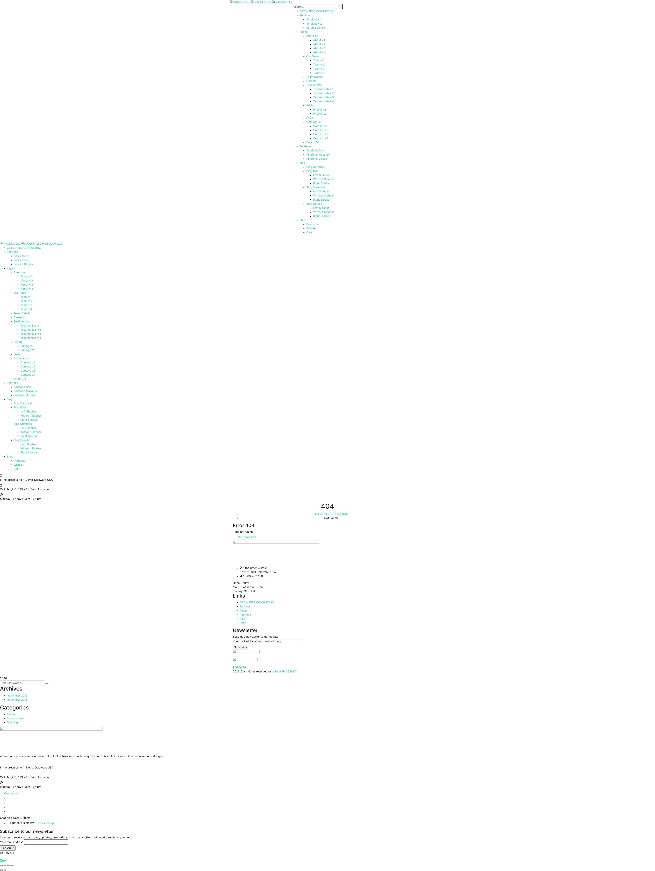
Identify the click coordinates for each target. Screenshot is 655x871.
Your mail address (244, 641)
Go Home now (247, 537)
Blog (242, 618)
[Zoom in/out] (12, 865)
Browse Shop (45, 823)
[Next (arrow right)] (5, 869)
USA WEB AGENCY (284, 671)
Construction (15, 718)
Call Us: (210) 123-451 (14, 489)
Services (245, 606)
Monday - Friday (10, 498)
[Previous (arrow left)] (1, 869)
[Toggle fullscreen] (8, 865)
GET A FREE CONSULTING (331, 514)
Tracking (12, 722)
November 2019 (17, 695)
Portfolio (245, 614)
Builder (11, 714)
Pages (244, 610)
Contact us (11, 793)
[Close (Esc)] (1, 865)
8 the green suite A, (12, 767)
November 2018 (17, 699)
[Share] (5, 865)
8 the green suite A (12, 479)
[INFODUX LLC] (240, 2)
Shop (243, 623)
